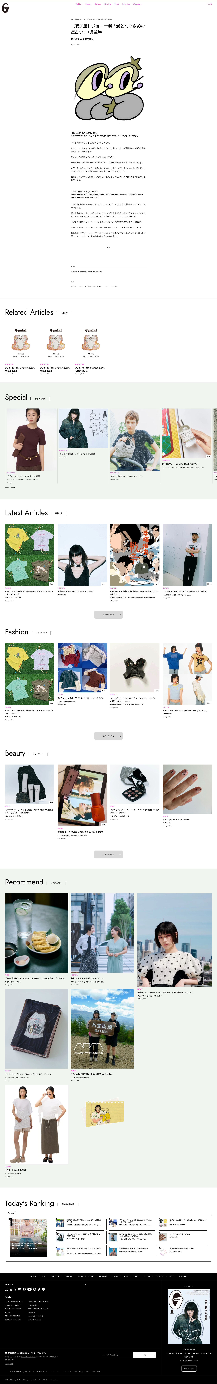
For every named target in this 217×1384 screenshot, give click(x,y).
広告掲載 (45, 1380)
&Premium (53, 1372)
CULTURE (91, 1277)
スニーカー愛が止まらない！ (14, 1301)
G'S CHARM (68, 1277)
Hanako (45, 1372)
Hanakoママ (73, 1372)
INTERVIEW (103, 1277)
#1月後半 (114, 286)
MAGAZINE (182, 1277)
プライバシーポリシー (28, 1357)
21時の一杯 (31, 1312)
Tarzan (60, 1372)
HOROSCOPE (159, 1277)
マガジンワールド (35, 1380)
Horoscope (78, 19)
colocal (66, 1372)
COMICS (135, 1277)
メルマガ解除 (9, 1364)
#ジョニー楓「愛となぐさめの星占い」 (91, 286)
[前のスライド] (6, 487)
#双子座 (73, 286)
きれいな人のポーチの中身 (13, 1309)
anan (6, 1372)
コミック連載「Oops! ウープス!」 (38, 1301)
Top (72, 19)
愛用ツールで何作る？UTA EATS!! (38, 1309)
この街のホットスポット (35, 1316)
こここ (93, 1372)
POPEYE (18, 1372)
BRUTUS (12, 1372)
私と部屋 (8, 1312)
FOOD (126, 1277)
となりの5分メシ (33, 1305)
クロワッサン (27, 1372)
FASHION (33, 1277)
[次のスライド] (10, 487)
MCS (98, 1372)
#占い (107, 286)
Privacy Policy (54, 1380)
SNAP (43, 1277)
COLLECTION (55, 1277)
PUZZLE (171, 1277)
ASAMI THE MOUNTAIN (12, 1316)
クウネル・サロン (84, 1372)
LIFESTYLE (115, 1277)
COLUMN (147, 1277)
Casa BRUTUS (37, 1372)
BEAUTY (80, 1277)
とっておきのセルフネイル (13, 1305)
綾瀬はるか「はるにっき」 (13, 1319)
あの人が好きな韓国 (34, 1319)
